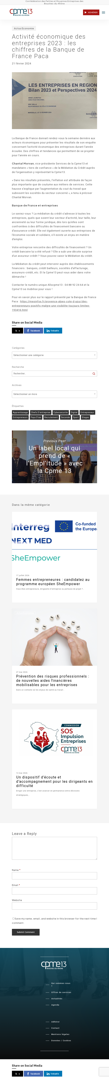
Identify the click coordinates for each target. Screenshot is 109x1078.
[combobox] (54, 355)
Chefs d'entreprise (40, 412)
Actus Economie (24, 28)
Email (16, 885)
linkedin (55, 330)
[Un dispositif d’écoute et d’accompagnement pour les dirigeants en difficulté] (54, 759)
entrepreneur (87, 412)
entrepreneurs (20, 417)
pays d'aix (36, 417)
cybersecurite (61, 412)
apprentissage (20, 412)
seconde (65, 417)
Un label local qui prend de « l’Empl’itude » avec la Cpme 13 (54, 456)
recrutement (51, 417)
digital (74, 412)
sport (76, 417)
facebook (35, 330)
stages (85, 417)
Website (17, 900)
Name (16, 869)
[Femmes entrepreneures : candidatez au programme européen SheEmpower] (54, 557)
